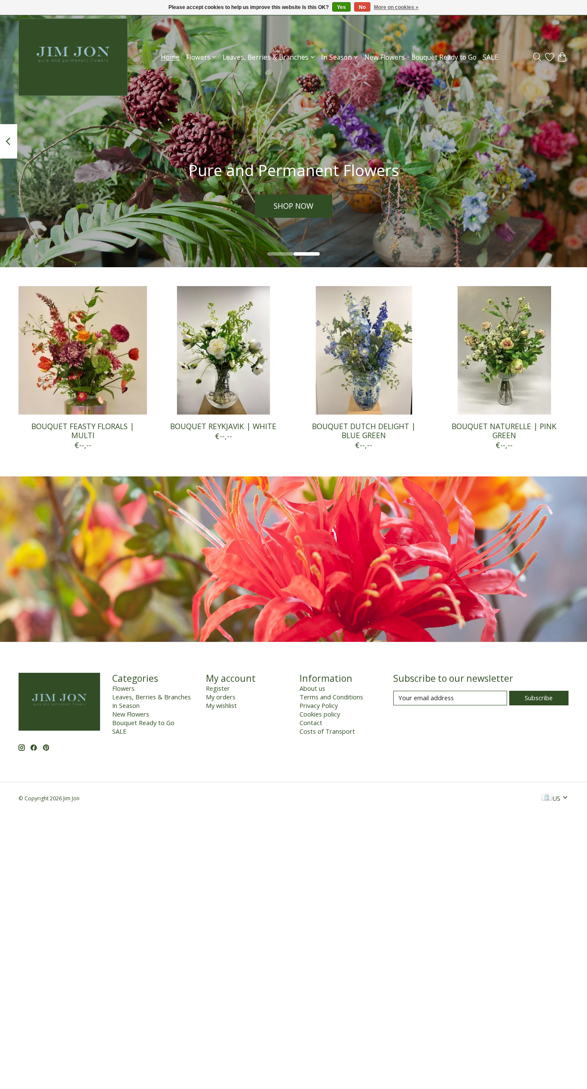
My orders (220, 696)
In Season (126, 705)
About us (312, 688)
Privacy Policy (319, 705)
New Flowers (384, 57)
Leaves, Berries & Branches (151, 696)
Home (170, 57)
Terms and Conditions (331, 696)
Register (218, 688)
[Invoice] (546, 798)
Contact (311, 722)
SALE (490, 57)
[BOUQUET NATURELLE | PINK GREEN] (504, 350)
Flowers (123, 688)
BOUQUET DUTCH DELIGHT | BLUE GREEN (364, 430)
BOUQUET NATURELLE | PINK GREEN (504, 430)
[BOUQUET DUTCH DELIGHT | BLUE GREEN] (364, 350)
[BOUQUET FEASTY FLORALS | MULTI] (82, 350)
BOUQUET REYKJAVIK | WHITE (223, 426)
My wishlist (221, 705)
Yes (341, 7)
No (362, 7)
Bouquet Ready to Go (444, 57)
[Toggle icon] (537, 57)
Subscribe (539, 697)
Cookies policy (320, 714)
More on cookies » (396, 7)
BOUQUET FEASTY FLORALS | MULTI (82, 430)
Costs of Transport (327, 731)
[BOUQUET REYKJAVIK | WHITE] (223, 350)
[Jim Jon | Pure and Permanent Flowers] (73, 57)
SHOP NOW (293, 206)
